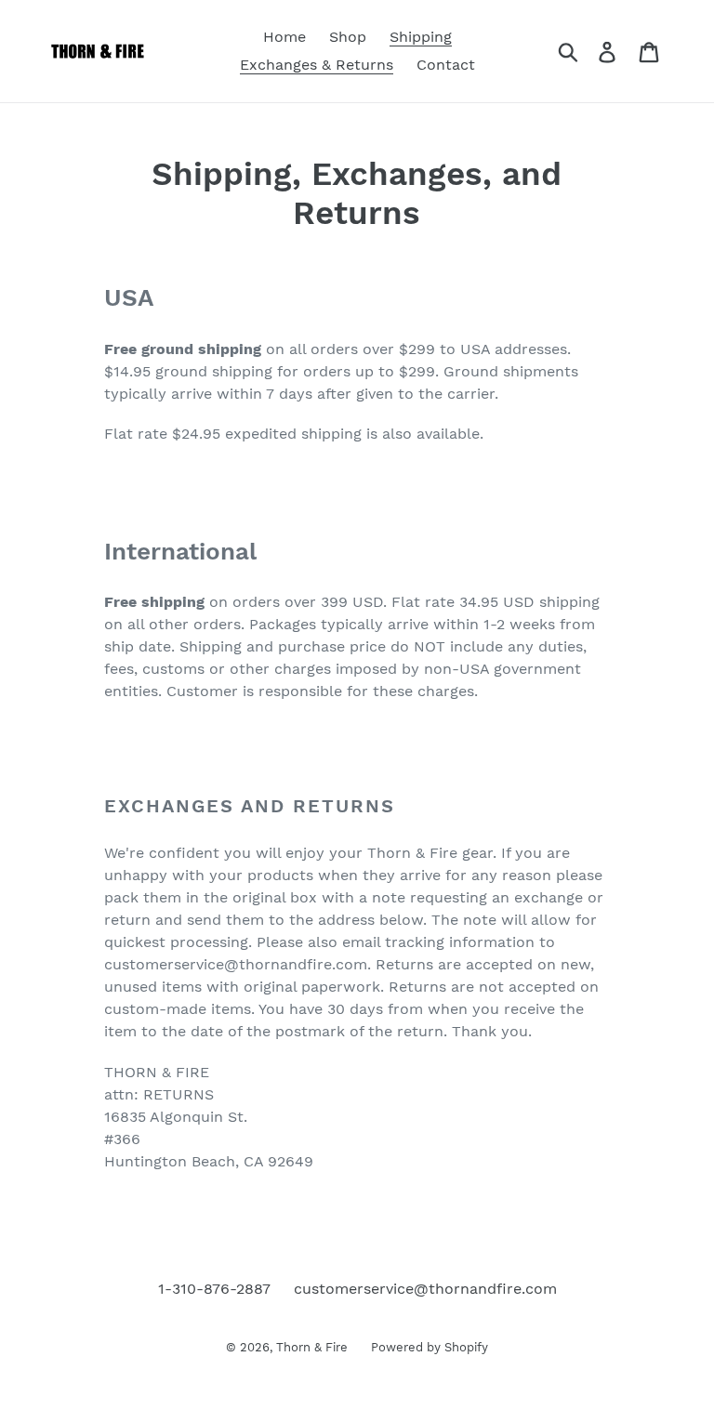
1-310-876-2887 (214, 1288)
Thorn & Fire (312, 1347)
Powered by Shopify (429, 1347)
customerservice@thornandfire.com (425, 1288)
